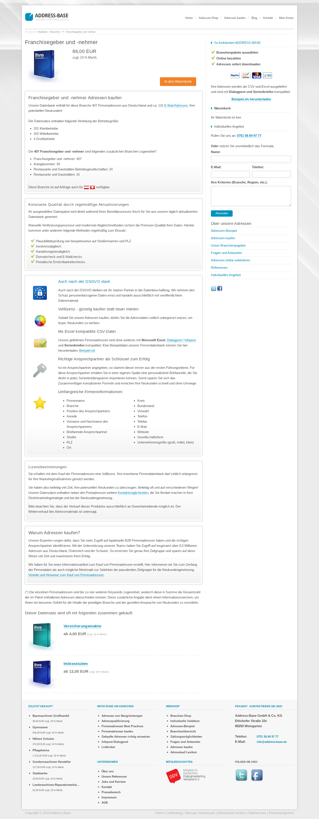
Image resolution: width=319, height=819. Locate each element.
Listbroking (174, 813)
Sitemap (190, 813)
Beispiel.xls (87, 350)
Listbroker (108, 747)
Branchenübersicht (183, 731)
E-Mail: (216, 167)
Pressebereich (111, 792)
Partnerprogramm (281, 813)
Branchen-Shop (180, 715)
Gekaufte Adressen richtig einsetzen (126, 736)
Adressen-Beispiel (224, 230)
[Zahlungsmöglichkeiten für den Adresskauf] (251, 75)
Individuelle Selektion (185, 721)
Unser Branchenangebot (228, 245)
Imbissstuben (76, 664)
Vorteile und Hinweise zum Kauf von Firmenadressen (66, 575)
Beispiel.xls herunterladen (251, 99)
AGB (105, 802)
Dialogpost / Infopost (181, 340)
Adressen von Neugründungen (122, 715)
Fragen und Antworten (226, 253)
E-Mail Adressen (176, 105)
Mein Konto (286, 18)
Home (189, 18)
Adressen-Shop (208, 18)
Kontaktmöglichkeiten (133, 492)
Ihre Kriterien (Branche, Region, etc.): (239, 182)
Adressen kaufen (234, 18)
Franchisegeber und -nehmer (80, 32)
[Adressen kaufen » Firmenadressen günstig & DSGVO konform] (46, 16)
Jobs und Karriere (114, 781)
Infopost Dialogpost (115, 741)
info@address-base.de (272, 741)
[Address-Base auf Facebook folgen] (219, 288)
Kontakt (268, 18)
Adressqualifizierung (116, 721)
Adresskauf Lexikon (183, 752)
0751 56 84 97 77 (267, 736)
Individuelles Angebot (226, 275)
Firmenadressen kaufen (117, 731)
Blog (254, 18)
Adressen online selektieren (230, 260)
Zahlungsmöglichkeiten (186, 736)
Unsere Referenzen (114, 776)
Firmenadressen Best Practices (122, 726)
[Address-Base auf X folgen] (213, 288)
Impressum (109, 797)
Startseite (43, 32)
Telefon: (258, 167)
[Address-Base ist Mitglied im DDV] (185, 776)
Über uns (108, 771)
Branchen (55, 32)
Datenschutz (257, 813)
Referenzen (219, 267)
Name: (216, 152)
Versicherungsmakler (83, 626)
